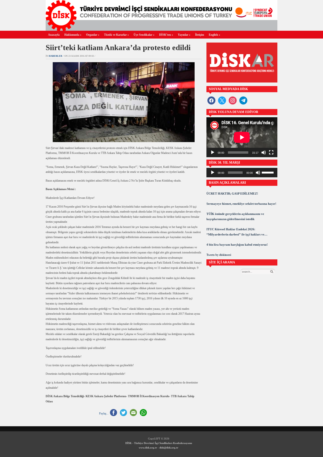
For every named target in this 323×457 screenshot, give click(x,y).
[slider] (268, 172)
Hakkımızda (72, 34)
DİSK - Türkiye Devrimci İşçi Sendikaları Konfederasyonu (158, 443)
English (214, 34)
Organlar (92, 34)
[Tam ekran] (271, 152)
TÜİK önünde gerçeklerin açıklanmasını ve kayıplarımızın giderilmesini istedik (235, 216)
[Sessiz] (263, 152)
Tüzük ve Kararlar (116, 34)
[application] (241, 137)
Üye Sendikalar (144, 34)
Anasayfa (54, 34)
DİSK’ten (166, 34)
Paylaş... (104, 413)
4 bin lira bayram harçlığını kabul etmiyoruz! (237, 244)
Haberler (55, 56)
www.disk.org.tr (148, 447)
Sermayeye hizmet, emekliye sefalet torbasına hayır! (241, 203)
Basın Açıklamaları (227, 182)
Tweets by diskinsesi (218, 255)
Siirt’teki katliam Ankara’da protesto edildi (118, 47)
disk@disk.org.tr (168, 447)
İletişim (199, 34)
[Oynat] (212, 152)
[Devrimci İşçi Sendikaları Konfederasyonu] (161, 29)
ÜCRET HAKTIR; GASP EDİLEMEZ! (232, 193)
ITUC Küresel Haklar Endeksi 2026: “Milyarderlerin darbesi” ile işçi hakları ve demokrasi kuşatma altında (235, 232)
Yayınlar (184, 34)
